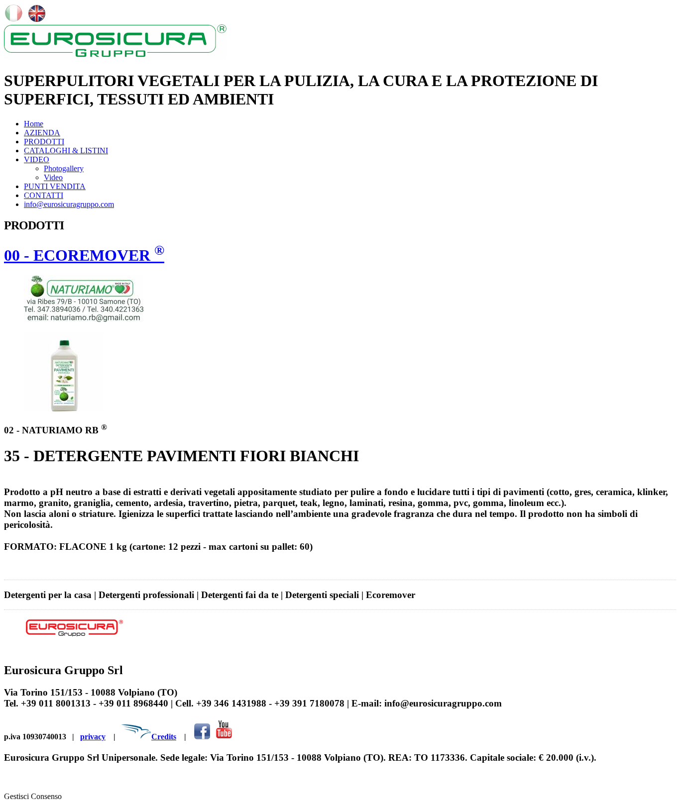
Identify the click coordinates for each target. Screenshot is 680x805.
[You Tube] (223, 736)
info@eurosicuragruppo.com (69, 204)
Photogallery (64, 168)
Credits (163, 736)
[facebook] (202, 736)
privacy (93, 736)
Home (33, 123)
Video (53, 177)
